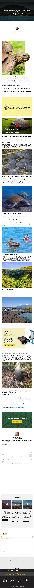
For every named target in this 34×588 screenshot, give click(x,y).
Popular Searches (5, 581)
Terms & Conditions (20, 579)
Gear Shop (11, 579)
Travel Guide (12, 580)
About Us (26, 579)
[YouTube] (12, 570)
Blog (10, 581)
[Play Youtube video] (17, 126)
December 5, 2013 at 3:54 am (11, 461)
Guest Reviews (5, 579)
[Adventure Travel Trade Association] (22, 574)
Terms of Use (19, 581)
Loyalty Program (5, 580)
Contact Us (26, 580)
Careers (26, 578)
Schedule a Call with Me (5, 444)
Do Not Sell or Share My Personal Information (17, 586)
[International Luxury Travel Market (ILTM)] (13, 574)
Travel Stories (4, 549)
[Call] (31, 1)
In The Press (4, 578)
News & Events (4, 551)
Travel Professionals (13, 578)
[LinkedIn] (11, 570)
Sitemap (26, 581)
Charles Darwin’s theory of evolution (24, 139)
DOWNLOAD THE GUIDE (9, 345)
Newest (8, 459)
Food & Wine (4, 540)
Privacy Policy (19, 580)
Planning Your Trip (5, 547)
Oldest (5, 459)
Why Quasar (19, 578)
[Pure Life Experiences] (17, 574)
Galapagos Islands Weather (19, 407)
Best (3, 459)
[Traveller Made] (8, 574)
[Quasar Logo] (17, 1)
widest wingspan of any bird (7, 356)
